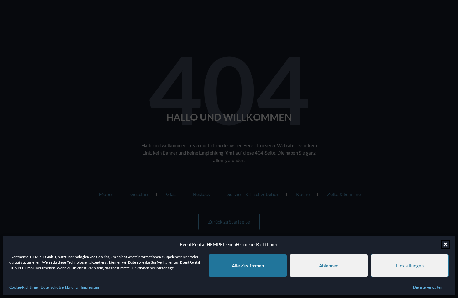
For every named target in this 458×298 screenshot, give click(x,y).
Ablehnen (328, 265)
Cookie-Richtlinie (23, 287)
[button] (445, 244)
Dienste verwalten (427, 287)
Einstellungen (410, 265)
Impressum (90, 287)
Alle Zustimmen (248, 265)
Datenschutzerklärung (59, 287)
